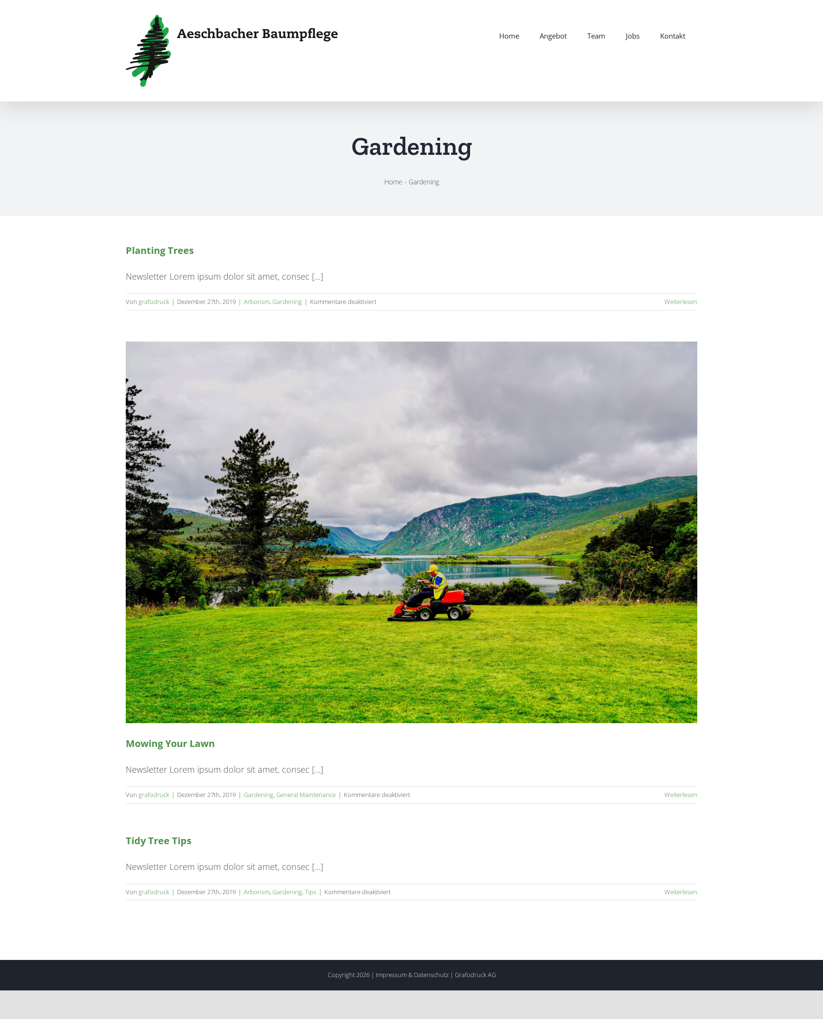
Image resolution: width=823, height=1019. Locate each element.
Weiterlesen (680, 301)
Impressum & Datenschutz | (415, 974)
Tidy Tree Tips (158, 840)
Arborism (257, 301)
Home (393, 181)
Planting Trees (160, 250)
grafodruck (154, 301)
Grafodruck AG (475, 974)
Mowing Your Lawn (170, 743)
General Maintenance (306, 794)
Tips (310, 892)
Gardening (287, 301)
